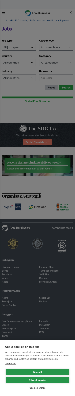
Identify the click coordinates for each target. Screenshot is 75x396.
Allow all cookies (37, 380)
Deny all (37, 372)
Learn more (10, 363)
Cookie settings (37, 388)
